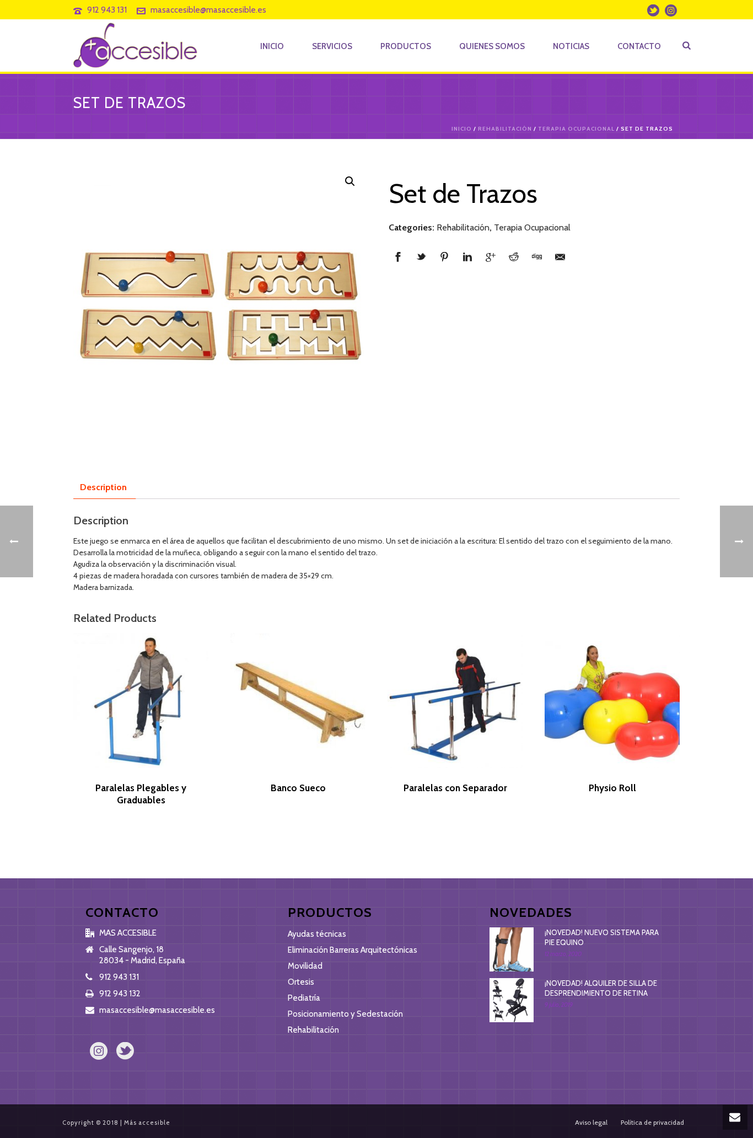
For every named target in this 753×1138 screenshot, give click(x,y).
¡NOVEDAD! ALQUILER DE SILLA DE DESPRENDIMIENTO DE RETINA (601, 988)
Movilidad (305, 966)
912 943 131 (107, 10)
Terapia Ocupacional (576, 128)
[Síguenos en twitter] (125, 1051)
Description (103, 487)
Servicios (332, 46)
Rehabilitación (505, 128)
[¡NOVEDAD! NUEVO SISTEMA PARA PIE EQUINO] (512, 949)
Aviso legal (591, 1122)
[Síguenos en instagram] (98, 1051)
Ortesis (301, 982)
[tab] (103, 487)
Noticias (571, 46)
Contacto (639, 46)
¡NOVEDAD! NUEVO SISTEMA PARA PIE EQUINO (602, 937)
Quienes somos (492, 46)
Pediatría (304, 998)
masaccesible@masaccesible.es (208, 10)
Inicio (272, 46)
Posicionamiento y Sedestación (345, 1014)
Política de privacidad (652, 1122)
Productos (405, 46)
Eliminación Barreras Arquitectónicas (352, 950)
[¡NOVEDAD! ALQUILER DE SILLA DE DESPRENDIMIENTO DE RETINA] (512, 1000)
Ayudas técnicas (317, 934)
